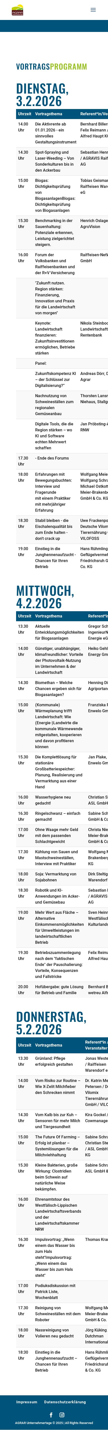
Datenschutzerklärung (65, 1402)
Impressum (26, 1402)
